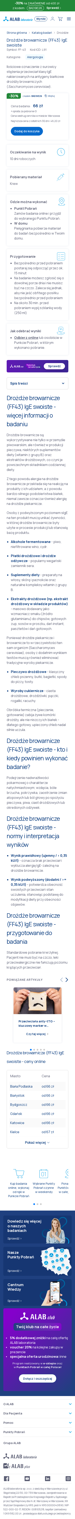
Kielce (14, 1132)
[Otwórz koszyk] (60, 19)
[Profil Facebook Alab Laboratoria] (6, 1478)
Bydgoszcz (18, 1104)
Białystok (17, 1095)
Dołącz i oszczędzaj (37, 1379)
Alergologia (35, 57)
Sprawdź (53, 8)
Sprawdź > (15, 1238)
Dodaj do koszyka (26, 131)
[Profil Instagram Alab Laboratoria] (68, 1478)
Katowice (17, 1123)
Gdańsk (16, 1113)
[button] (36, 111)
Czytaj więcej (36, 1034)
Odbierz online (26, 337)
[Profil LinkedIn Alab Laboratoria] (47, 1478)
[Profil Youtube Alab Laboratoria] (27, 1478)
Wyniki (41, 19)
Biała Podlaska (21, 1086)
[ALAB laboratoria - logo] (17, 19)
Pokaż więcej (35, 1142)
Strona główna (17, 33)
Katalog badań (42, 33)
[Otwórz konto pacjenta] (52, 19)
